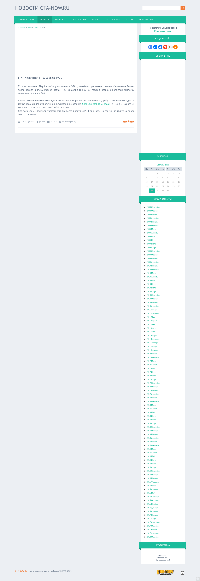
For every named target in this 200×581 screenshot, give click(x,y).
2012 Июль (151, 376)
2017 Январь (152, 515)
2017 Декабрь (153, 533)
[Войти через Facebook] (160, 47)
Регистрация (159, 31)
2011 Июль (151, 332)
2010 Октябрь (153, 299)
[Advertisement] (76, 52)
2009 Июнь (151, 240)
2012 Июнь (151, 372)
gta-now (42, 122)
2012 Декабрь (153, 394)
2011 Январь (152, 310)
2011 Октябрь (152, 343)
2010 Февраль (153, 269)
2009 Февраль (153, 225)
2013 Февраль (153, 401)
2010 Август (152, 291)
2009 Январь (152, 222)
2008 (29, 27)
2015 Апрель (152, 489)
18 (173, 182)
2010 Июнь (151, 284)
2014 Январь (152, 442)
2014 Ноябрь (152, 478)
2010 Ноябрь (152, 302)
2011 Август (152, 335)
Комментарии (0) (69, 122)
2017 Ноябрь (152, 530)
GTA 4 (23, 122)
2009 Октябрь (153, 255)
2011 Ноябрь (152, 346)
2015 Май (151, 493)
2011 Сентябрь (153, 339)
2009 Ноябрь (152, 258)
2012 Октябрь (153, 387)
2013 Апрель (152, 409)
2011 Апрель (152, 321)
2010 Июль (151, 288)
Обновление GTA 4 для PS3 (40, 78)
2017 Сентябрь (153, 522)
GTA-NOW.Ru (21, 571)
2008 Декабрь (153, 218)
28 (152, 191)
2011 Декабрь (152, 350)
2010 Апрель (152, 277)
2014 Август (152, 467)
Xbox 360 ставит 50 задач (96, 104)
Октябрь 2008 (163, 165)
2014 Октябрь (153, 475)
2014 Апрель (152, 453)
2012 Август (152, 379)
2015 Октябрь (153, 500)
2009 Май (151, 236)
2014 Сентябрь (153, 471)
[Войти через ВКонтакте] (155, 47)
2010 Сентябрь (153, 295)
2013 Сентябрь (153, 427)
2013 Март (151, 405)
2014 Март (151, 449)
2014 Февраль (153, 445)
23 (163, 186)
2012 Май (151, 368)
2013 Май (151, 412)
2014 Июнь (151, 460)
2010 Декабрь (153, 306)
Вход (169, 31)
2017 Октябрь (153, 526)
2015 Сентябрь (153, 497)
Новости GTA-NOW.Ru (42, 7)
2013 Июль (151, 420)
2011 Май (151, 324)
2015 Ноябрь (152, 504)
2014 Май (151, 456)
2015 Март (151, 486)
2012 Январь (152, 354)
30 (163, 191)
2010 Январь (152, 266)
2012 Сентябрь (153, 383)
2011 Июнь (151, 328)
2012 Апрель (152, 365)
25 (173, 186)
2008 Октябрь (153, 211)
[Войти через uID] (150, 47)
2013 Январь (152, 398)
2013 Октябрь (153, 431)
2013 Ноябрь (152, 434)
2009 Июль (151, 244)
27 (147, 191)
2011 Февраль (153, 313)
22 (157, 186)
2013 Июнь (151, 416)
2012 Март (151, 361)
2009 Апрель (152, 233)
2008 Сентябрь (153, 207)
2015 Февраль (153, 482)
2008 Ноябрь (152, 214)
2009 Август (152, 247)
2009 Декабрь (153, 262)
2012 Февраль (153, 357)
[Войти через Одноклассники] (175, 47)
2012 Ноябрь (152, 390)
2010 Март (151, 273)
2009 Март (151, 229)
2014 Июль (151, 464)
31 (168, 191)
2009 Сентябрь (153, 251)
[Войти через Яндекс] (165, 47)
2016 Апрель (152, 511)
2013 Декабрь (153, 438)
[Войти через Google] (170, 47)
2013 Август (152, 423)
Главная (21, 27)
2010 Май (151, 280)
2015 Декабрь (153, 508)
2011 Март (151, 317)
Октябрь (37, 27)
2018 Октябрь (153, 537)
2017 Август (152, 519)
